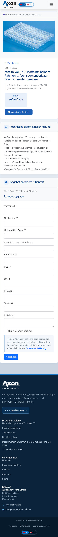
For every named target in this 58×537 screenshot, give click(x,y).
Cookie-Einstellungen (41, 526)
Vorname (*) (10, 206)
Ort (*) (7, 279)
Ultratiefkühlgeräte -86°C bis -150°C (18, 423)
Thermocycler (8, 432)
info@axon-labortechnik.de (18, 509)
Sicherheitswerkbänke (12, 449)
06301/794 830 (15, 196)
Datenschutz (25, 526)
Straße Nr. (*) (10, 254)
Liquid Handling (9, 437)
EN (34, 532)
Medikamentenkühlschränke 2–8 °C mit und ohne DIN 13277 (26, 443)
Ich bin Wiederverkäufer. (19, 331)
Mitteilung (9, 315)
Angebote (6, 474)
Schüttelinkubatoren (11, 428)
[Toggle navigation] (51, 4)
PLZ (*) (7, 266)
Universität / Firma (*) (15, 230)
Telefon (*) (9, 303)
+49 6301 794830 (13, 505)
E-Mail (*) (8, 291)
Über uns (6, 460)
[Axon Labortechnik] (14, 386)
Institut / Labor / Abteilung (18, 242)
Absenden (11, 357)
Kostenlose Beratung (16, 410)
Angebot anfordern (20, 112)
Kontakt (5, 470)
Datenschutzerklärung (36, 348)
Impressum (13, 526)
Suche (5, 479)
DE (26, 532)
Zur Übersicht (13, 63)
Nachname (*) (11, 218)
